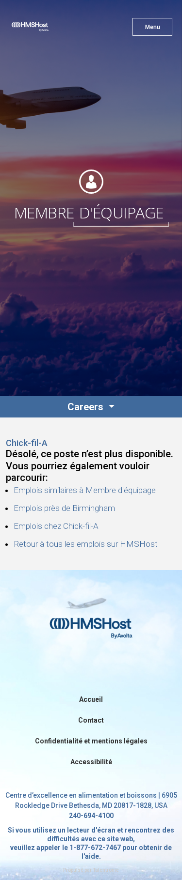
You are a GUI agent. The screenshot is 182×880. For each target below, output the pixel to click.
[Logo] (47, 29)
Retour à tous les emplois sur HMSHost (86, 544)
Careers (86, 407)
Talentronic (106, 870)
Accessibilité (91, 762)
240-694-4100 (91, 815)
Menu (152, 27)
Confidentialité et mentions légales (91, 741)
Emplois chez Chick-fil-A (56, 526)
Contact (91, 720)
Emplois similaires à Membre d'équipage (85, 490)
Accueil (91, 699)
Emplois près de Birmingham (64, 508)
